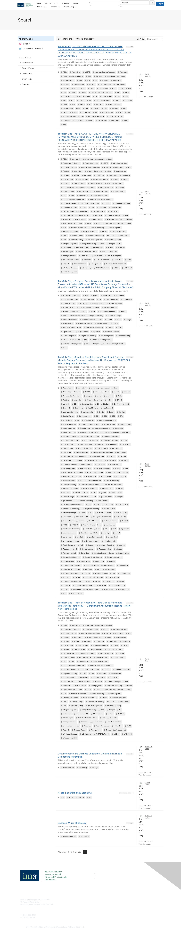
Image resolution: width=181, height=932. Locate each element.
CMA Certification (75, 903)
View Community (145, 775)
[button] (51, 3)
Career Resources (75, 911)
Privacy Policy (121, 907)
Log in (160, 4)
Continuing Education (76, 907)
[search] (91, 4)
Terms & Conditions (123, 903)
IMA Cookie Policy (122, 900)
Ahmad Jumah (147, 784)
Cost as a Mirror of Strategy (72, 823)
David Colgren (147, 75)
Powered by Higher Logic (126, 927)
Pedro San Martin (148, 748)
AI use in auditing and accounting (75, 793)
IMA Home (72, 900)
